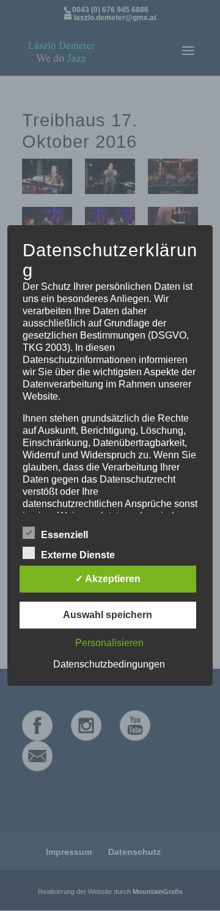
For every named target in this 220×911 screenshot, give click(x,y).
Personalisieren (109, 643)
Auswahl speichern (107, 615)
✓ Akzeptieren (108, 579)
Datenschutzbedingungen (109, 664)
